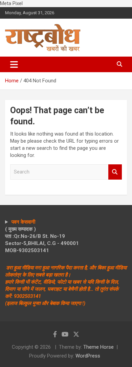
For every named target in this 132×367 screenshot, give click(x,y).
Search (115, 172)
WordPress (87, 356)
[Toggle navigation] (14, 64)
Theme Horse (98, 347)
